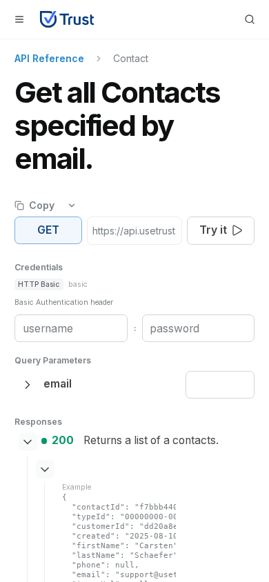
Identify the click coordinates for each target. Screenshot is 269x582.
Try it (213, 230)
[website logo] (67, 19)
